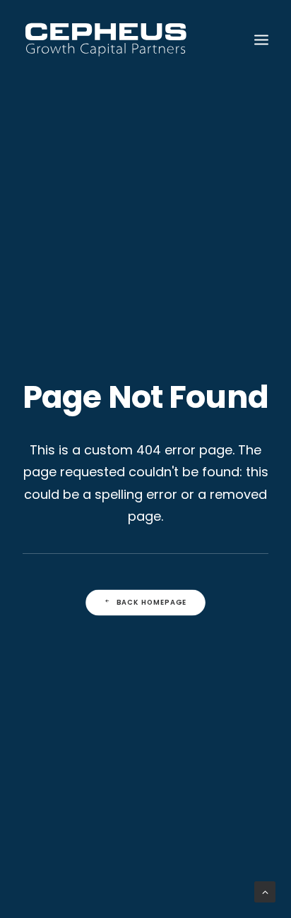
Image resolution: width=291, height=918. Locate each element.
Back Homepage (152, 603)
